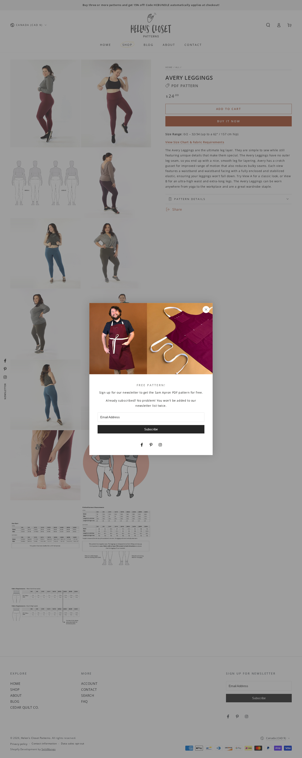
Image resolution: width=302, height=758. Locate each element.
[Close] (206, 309)
